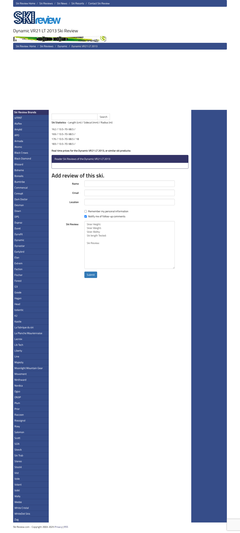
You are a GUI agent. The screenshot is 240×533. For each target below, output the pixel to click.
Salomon (19, 432)
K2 (15, 316)
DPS (16, 217)
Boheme (19, 170)
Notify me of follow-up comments (106, 216)
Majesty (18, 362)
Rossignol (19, 420)
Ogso (17, 391)
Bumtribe (19, 182)
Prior (17, 409)
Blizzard (18, 164)
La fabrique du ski (24, 327)
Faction (18, 269)
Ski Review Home (25, 3)
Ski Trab (18, 455)
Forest (18, 281)
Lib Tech (18, 345)
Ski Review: (72, 224)
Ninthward (20, 380)
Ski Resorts (77, 3)
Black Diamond (22, 158)
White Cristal (21, 508)
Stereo (18, 461)
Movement (20, 374)
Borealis (18, 176)
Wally (17, 496)
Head (17, 304)
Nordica (18, 385)
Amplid (18, 129)
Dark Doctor (21, 199)
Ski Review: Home (26, 46)
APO (16, 135)
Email (75, 193)
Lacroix (18, 339)
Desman (19, 205)
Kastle (17, 321)
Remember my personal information (108, 211)
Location (74, 202)
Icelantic (18, 310)
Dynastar (19, 246)
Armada (18, 141)
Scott (17, 438)
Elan (16, 257)
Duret (17, 228)
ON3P (17, 397)
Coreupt (18, 193)
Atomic (18, 147)
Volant (18, 484)
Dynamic (62, 46)
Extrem (18, 263)
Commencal (21, 187)
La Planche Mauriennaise (28, 333)
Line (16, 356)
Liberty (18, 351)
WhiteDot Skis (22, 514)
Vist (16, 473)
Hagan (18, 298)
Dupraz (18, 222)
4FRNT (18, 118)
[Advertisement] (120, 81)
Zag (16, 519)
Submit (91, 275)
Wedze (18, 502)
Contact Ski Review (99, 3)
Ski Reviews (46, 3)
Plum (17, 403)
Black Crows (21, 153)
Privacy (58, 527)
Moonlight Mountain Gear (28, 368)
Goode (17, 292)
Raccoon (19, 415)
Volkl (17, 490)
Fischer (18, 275)
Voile (17, 479)
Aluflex (18, 123)
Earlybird (19, 252)
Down (17, 211)
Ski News (62, 3)
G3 (16, 286)
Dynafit (18, 234)
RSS (66, 527)
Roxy (17, 426)
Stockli (18, 467)
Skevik (18, 449)
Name (75, 184)
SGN (16, 444)
